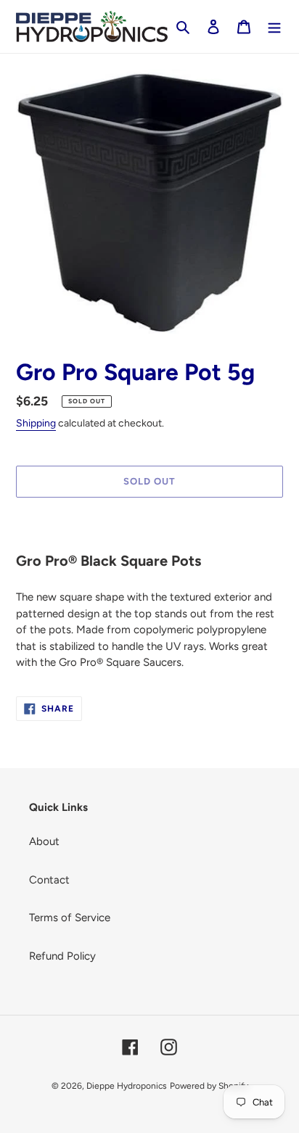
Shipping (36, 423)
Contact (49, 879)
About (44, 841)
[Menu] (274, 26)
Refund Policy (62, 956)
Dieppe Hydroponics (126, 1086)
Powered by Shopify (209, 1086)
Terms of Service (69, 917)
